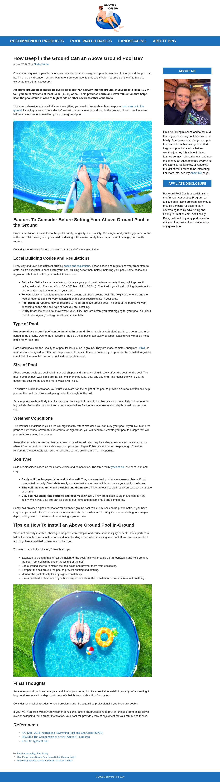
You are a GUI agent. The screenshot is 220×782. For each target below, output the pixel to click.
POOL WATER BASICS (91, 41)
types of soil (117, 467)
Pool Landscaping (26, 753)
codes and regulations (77, 265)
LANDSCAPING (132, 41)
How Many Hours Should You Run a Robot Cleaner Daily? (46, 757)
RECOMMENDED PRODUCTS (37, 41)
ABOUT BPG (164, 41)
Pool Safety (42, 753)
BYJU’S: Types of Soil (35, 741)
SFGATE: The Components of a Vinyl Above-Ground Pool (56, 736)
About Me (196, 173)
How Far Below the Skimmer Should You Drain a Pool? (45, 760)
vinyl (142, 348)
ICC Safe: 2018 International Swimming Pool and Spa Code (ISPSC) (62, 732)
